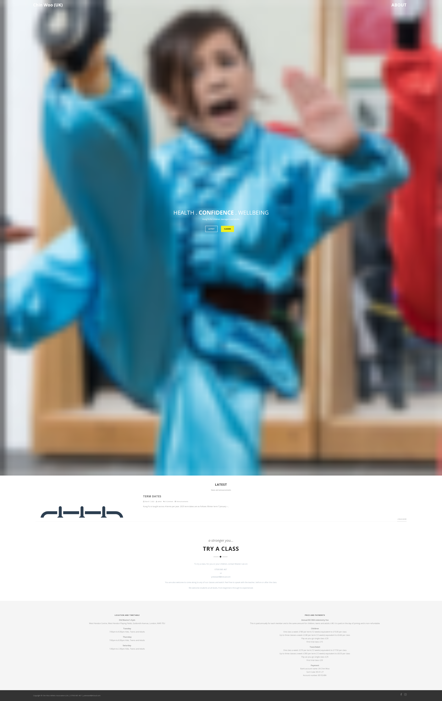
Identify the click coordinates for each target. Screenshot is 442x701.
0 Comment (169, 501)
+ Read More (402, 519)
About (399, 5)
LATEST (211, 229)
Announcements (182, 501)
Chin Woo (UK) (48, 5)
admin (159, 501)
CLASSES (227, 229)
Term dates (152, 496)
